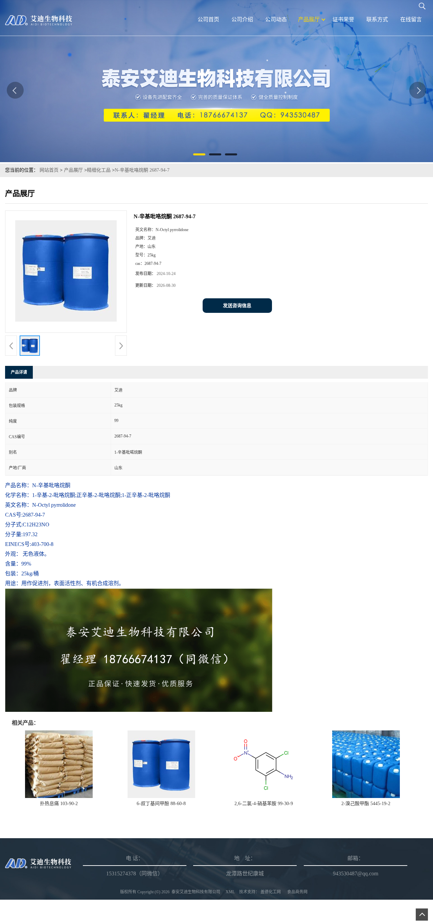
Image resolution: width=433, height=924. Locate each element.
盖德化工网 (270, 892)
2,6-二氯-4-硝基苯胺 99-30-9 (263, 803)
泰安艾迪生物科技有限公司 (196, 892)
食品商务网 (297, 892)
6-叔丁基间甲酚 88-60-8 (161, 803)
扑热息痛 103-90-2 (59, 803)
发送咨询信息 (237, 305)
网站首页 (49, 170)
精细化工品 (99, 170)
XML (230, 892)
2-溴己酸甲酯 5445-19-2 (365, 803)
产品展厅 (73, 170)
